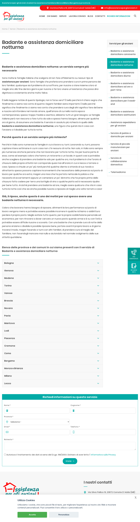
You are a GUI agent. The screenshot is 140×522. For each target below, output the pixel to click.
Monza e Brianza (13, 368)
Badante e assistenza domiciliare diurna (122, 74)
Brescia (8, 300)
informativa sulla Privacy (103, 454)
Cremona (9, 345)
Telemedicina (118, 172)
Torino (8, 285)
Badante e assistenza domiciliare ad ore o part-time (122, 86)
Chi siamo (52, 16)
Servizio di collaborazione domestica (119, 161)
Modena (9, 278)
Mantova (9, 323)
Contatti (100, 16)
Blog (90, 16)
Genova (8, 270)
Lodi (6, 330)
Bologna (9, 263)
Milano (8, 375)
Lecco (7, 383)
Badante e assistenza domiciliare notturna (122, 63)
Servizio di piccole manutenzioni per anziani (120, 147)
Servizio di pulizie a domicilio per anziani (122, 135)
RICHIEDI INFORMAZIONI (118, 16)
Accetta (32, 515)
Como (7, 353)
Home (42, 16)
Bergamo (9, 360)
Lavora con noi (77, 16)
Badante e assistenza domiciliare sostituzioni (123, 113)
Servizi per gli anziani (121, 43)
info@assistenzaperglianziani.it (120, 8)
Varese (8, 293)
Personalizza (63, 515)
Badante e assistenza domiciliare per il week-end (123, 100)
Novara (8, 308)
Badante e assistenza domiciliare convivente (123, 53)
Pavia (7, 315)
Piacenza (9, 338)
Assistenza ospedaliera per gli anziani (123, 124)
